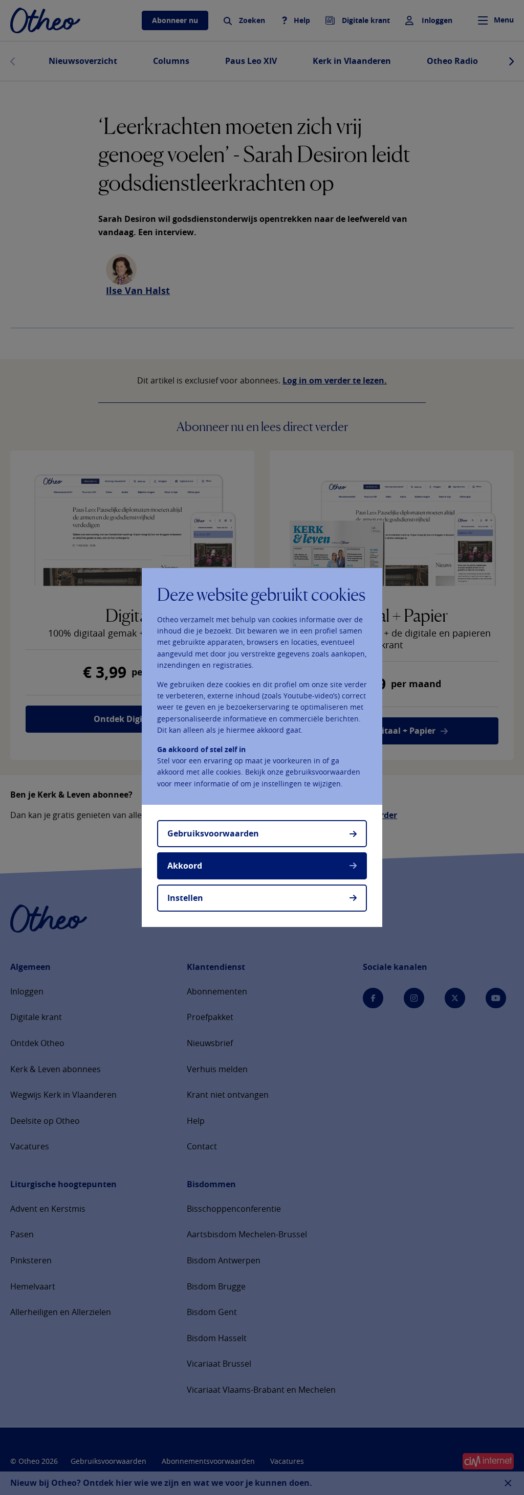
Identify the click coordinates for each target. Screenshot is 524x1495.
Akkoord (184, 865)
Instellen (185, 897)
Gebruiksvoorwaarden (213, 833)
